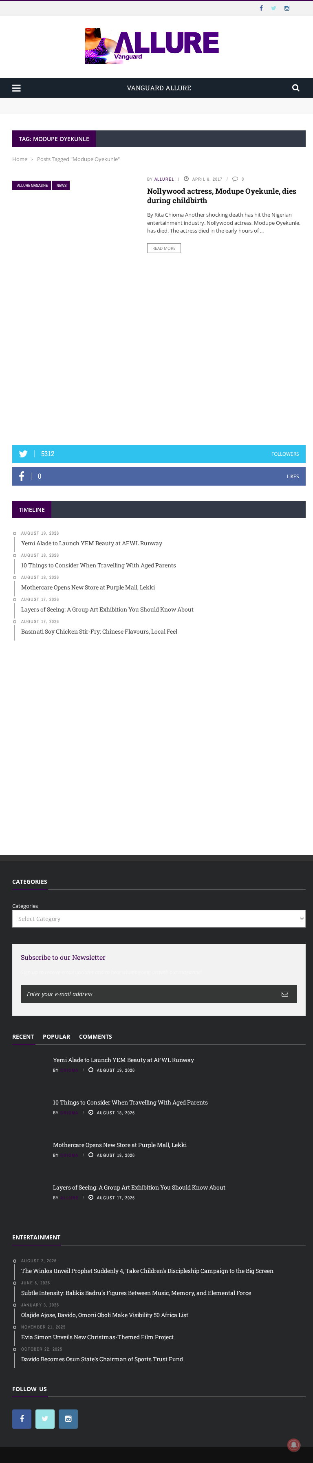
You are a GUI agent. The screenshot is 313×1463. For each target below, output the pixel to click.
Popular (56, 1036)
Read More (164, 248)
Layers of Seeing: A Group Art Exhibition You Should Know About (139, 1187)
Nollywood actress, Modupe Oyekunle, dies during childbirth (221, 195)
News (61, 185)
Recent (23, 1036)
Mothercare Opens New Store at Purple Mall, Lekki (120, 1145)
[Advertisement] (159, 372)
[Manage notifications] (293, 1445)
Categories (25, 906)
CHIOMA (69, 1070)
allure (69, 1198)
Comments (95, 1036)
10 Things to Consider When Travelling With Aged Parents (86, 109)
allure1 (164, 179)
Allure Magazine (32, 185)
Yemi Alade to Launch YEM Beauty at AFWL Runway (79, 101)
